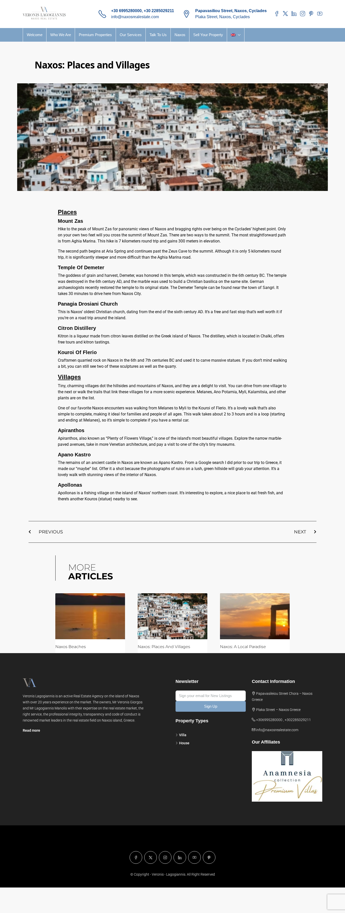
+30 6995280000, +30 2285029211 (142, 11)
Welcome (34, 35)
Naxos (180, 35)
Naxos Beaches (70, 647)
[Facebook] (136, 857)
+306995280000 (269, 720)
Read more (31, 730)
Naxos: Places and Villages (164, 647)
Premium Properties (95, 35)
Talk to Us (158, 35)
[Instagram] (165, 857)
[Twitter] (150, 857)
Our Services (131, 35)
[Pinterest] (209, 857)
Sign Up (210, 706)
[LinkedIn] (180, 857)
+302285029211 (298, 720)
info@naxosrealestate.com (135, 17)
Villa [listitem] (182, 735)
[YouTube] (194, 857)
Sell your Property (208, 35)
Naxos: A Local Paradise (243, 647)
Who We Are (60, 35)
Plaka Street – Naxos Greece (278, 710)
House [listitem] (184, 743)
